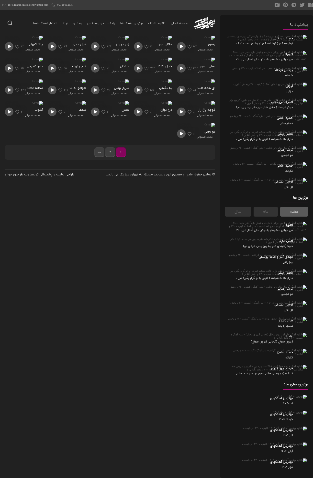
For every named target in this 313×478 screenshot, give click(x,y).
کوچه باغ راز (206, 110)
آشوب (38, 110)
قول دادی (79, 44)
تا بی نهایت (78, 66)
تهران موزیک (129, 174)
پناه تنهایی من (32, 44)
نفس (125, 110)
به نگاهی (165, 88)
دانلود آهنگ (157, 23)
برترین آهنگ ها (131, 23)
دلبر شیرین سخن (30, 66)
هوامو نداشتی (76, 88)
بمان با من (207, 66)
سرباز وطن (121, 88)
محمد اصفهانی (205, 49)
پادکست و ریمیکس (101, 23)
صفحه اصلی (179, 23)
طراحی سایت (65, 174)
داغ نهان (166, 110)
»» (99, 152)
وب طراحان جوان (17, 174)
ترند (65, 23)
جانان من (165, 44)
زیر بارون (122, 44)
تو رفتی (209, 131)
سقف (82, 110)
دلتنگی (124, 66)
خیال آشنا (165, 66)
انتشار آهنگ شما (45, 23)
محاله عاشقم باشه (30, 88)
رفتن (211, 44)
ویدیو (77, 23)
